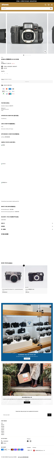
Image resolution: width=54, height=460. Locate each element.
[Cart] (48, 5)
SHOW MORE (3, 219)
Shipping (2, 79)
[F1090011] (27, 172)
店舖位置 (2, 432)
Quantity (2, 71)
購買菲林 (2, 424)
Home (2, 57)
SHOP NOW (27, 358)
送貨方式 (3, 223)
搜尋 (2, 423)
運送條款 (2, 429)
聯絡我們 (2, 434)
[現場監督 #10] (27, 191)
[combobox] (27, 8)
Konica (10, 263)
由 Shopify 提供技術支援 (23, 457)
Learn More (27, 402)
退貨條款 (3, 226)
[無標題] (27, 154)
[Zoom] (45, 51)
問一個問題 (3, 229)
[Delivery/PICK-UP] (27, 379)
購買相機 (2, 426)
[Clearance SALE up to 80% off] (27, 329)
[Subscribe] (49, 414)
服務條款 (2, 431)
